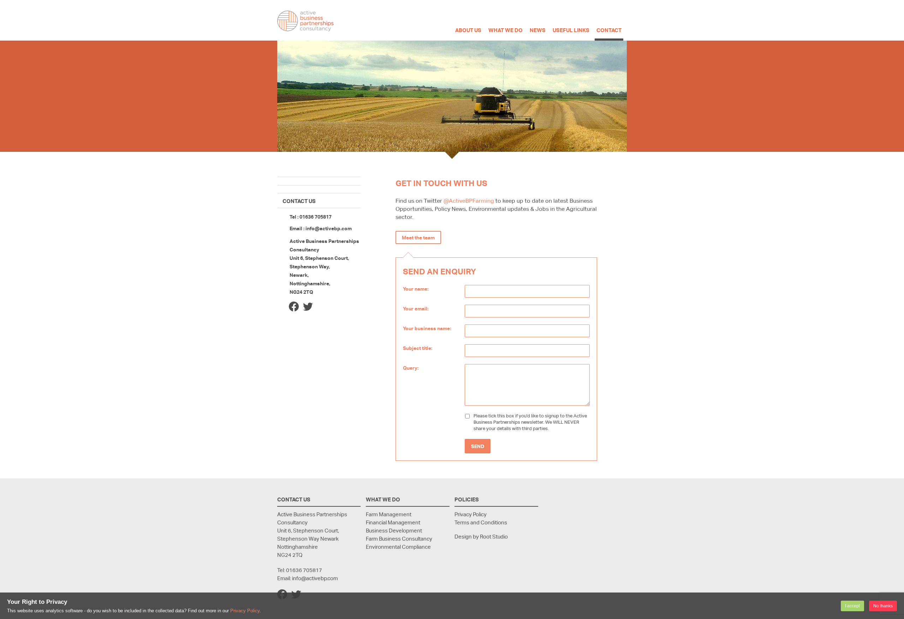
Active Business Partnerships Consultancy (305, 21)
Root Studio (494, 537)
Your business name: (427, 328)
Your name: (415, 289)
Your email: (415, 308)
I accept (852, 605)
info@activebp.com (328, 228)
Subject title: (417, 348)
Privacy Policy (245, 610)
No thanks (883, 605)
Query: (410, 368)
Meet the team (418, 237)
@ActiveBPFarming (469, 200)
